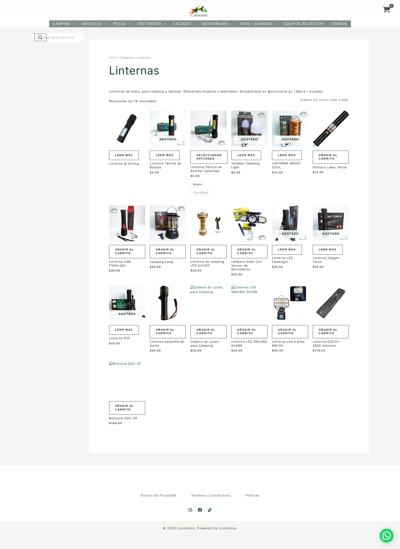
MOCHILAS (92, 24)
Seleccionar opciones (209, 157)
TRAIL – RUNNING (256, 24)
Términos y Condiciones (211, 495)
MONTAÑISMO (215, 24)
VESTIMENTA (149, 24)
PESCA (119, 24)
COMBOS (339, 24)
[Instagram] (190, 510)
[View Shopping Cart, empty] (386, 10)
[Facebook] (200, 510)
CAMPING (61, 24)
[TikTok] (210, 510)
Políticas (252, 495)
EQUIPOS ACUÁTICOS (304, 24)
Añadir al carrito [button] (328, 157)
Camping (127, 57)
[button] (72, 23)
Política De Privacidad (158, 495)
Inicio (113, 57)
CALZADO (182, 24)
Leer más (124, 155)
